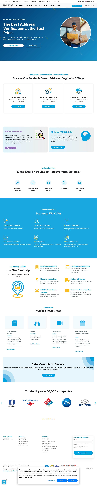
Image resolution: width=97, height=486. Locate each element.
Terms (16, 465)
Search (56, 1)
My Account (81, 1)
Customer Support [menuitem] (7, 439)
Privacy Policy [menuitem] (45, 439)
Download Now (57, 147)
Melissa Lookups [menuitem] (23, 443)
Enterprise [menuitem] (7, 1)
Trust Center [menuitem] (45, 451)
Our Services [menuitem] (29, 5)
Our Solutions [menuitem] (19, 5)
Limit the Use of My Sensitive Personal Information (14, 471)
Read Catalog (11, 349)
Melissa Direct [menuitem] (22, 439)
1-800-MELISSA (89, 5)
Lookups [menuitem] (49, 1)
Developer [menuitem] (25, 1)
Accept (61, 480)
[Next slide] (95, 403)
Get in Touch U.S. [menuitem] (7, 436)
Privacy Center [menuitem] (45, 438)
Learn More (48, 375)
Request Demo (77, 5)
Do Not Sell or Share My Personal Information (13, 470)
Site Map (5, 465)
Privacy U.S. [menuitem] (45, 436)
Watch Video (56, 347)
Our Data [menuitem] (37, 5)
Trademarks (11, 465)
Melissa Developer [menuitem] (23, 441)
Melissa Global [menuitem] (22, 438)
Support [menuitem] (52, 5)
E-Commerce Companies (80, 266)
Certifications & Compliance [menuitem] (49, 448)
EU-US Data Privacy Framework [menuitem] (49, 446)
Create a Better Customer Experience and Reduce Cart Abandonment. (79, 270)
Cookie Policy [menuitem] (45, 445)
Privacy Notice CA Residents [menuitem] (49, 441)
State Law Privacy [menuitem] (46, 443)
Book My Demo (13, 45)
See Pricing (33, 45)
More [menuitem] (58, 5)
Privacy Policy (67, 473)
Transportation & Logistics (81, 290)
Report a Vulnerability (24, 465)
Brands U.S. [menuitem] (22, 436)
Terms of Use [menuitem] (45, 450)
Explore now (10, 148)
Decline (72, 480)
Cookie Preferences (7, 466)
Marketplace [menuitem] (41, 1)
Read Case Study (35, 343)
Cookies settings (51, 480)
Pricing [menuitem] (45, 5)
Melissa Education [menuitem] (23, 445)
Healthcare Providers (48, 266)
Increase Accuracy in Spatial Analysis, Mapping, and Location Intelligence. (81, 294)
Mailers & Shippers (78, 279)
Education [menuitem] (33, 1)
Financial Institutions (48, 279)
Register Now (79, 351)
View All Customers (48, 419)
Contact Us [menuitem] (6, 438)
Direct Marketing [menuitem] (16, 1)
